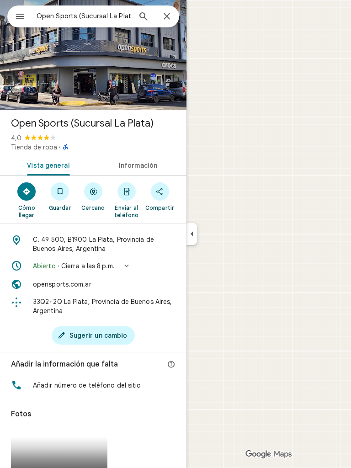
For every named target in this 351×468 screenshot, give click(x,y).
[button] (93, 266)
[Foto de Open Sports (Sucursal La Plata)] (93, 55)
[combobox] (84, 16)
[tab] (46, 165)
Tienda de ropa (34, 147)
